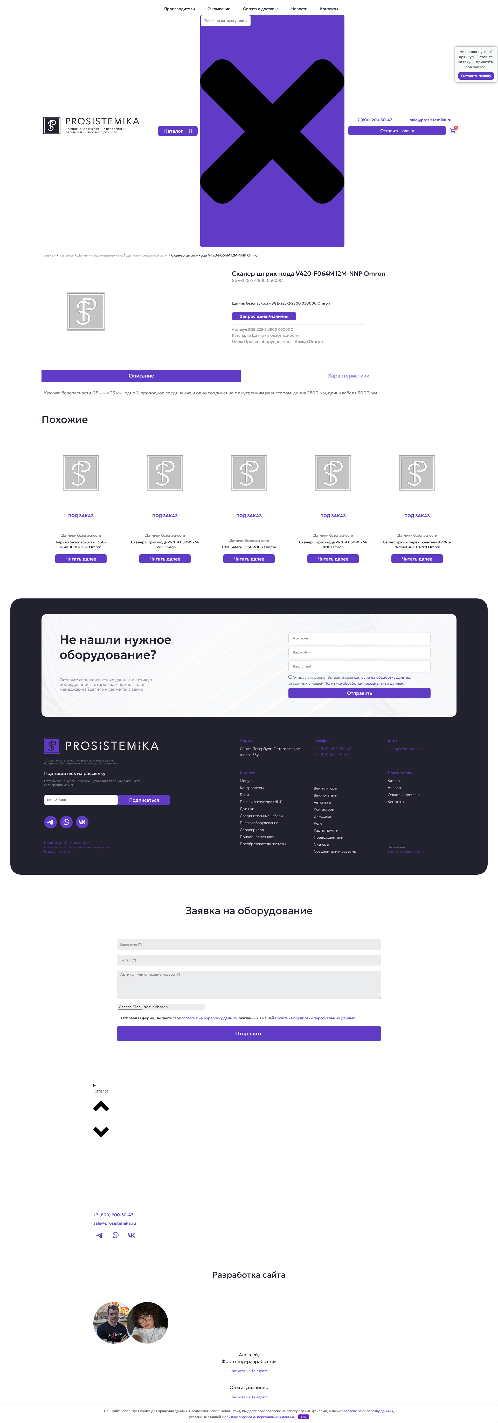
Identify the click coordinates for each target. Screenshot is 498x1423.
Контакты (329, 8)
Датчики (247, 808)
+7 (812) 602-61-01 (331, 754)
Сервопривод (252, 829)
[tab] (141, 376)
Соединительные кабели (261, 815)
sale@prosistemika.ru (430, 119)
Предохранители (328, 837)
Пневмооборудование (259, 822)
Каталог (66, 255)
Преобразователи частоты (263, 843)
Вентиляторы (325, 788)
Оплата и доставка (261, 8)
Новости (299, 8)
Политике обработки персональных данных (364, 683)
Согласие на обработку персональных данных (78, 847)
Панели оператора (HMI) (261, 801)
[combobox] (225, 20)
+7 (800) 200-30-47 (373, 119)
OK (303, 1417)
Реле (318, 823)
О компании (219, 8)
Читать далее (81, 559)
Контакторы (324, 809)
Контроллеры (252, 787)
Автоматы (322, 802)
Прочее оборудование (267, 341)
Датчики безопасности (147, 255)
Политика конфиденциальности (68, 843)
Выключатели (325, 795)
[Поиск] (208, 242)
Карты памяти (326, 830)
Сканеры (321, 844)
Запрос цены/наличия (264, 316)
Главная (49, 255)
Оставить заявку (476, 75)
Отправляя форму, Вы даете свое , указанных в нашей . (238, 1018)
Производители (179, 8)
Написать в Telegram (249, 1370)
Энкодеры (323, 816)
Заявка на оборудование (406, 851)
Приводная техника (257, 836)
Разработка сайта (57, 851)
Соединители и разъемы (335, 851)
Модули (246, 780)
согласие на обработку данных (382, 677)
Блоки (245, 794)
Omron (316, 341)
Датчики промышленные (99, 255)
